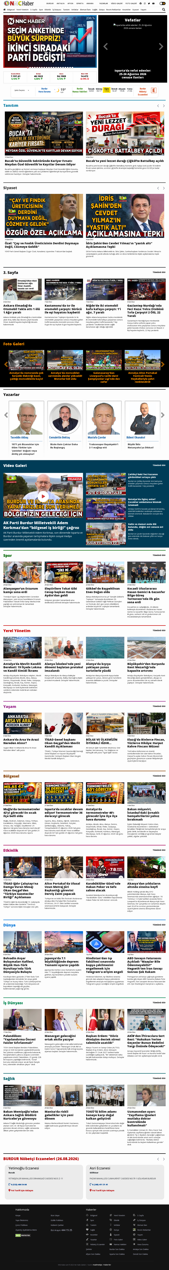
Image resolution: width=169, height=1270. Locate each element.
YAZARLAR (103, 3)
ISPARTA (79, 3)
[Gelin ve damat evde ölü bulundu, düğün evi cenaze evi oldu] (106, 533)
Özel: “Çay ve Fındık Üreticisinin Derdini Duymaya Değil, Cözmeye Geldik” (42, 245)
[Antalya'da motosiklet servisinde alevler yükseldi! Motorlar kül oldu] (65, 360)
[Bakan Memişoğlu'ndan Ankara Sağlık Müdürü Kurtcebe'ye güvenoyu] (22, 1095)
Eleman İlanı (85, 9)
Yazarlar (93, 1239)
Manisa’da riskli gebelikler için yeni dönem (59, 1115)
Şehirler (89, 1249)
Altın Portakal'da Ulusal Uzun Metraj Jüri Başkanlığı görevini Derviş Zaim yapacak (62, 888)
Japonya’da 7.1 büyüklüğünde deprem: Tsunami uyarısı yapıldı (62, 962)
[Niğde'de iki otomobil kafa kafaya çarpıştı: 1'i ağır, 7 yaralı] (105, 289)
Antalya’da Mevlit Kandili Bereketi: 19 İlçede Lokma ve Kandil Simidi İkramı (22, 667)
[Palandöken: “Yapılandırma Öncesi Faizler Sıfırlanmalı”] (22, 1019)
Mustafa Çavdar (97, 437)
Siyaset (135, 9)
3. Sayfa (33, 9)
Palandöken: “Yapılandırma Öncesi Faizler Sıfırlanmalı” (19, 1039)
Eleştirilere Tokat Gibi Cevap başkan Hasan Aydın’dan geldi (61, 592)
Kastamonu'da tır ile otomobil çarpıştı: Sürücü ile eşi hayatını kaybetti (63, 309)
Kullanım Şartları (57, 1225)
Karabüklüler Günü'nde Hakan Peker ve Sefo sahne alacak (103, 887)
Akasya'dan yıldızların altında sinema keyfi (143, 885)
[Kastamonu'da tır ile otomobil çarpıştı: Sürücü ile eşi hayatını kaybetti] (64, 289)
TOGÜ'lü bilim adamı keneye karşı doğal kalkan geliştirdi (101, 1115)
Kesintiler (126, 9)
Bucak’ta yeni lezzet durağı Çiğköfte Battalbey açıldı (125, 161)
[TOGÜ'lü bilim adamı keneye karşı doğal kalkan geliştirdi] (105, 1095)
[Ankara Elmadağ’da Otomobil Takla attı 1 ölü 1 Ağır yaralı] (22, 289)
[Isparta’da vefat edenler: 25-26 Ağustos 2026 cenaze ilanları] (133, 27)
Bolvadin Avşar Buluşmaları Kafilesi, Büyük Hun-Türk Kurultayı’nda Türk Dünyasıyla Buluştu (18, 965)
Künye (17, 1215)
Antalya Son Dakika (140, 1249)
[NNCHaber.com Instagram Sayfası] (145, 3)
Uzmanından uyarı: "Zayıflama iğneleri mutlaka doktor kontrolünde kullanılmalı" (141, 1118)
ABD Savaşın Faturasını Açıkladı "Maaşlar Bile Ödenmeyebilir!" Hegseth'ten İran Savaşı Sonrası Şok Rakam (144, 965)
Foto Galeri (118, 1239)
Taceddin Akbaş (19, 437)
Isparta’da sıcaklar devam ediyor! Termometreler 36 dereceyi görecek (64, 813)
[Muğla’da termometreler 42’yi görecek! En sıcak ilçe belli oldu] (22, 792)
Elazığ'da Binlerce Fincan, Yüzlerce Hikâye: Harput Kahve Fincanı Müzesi (146, 743)
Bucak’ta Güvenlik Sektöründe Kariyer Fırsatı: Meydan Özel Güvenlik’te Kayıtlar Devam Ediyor (40, 162)
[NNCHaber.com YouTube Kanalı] (153, 3)
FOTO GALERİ (131, 3)
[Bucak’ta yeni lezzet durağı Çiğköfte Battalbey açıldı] (125, 134)
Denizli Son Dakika (140, 1254)
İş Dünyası (57, 9)
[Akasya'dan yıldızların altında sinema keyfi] (146, 867)
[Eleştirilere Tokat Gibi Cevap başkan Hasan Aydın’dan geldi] (64, 572)
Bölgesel (11, 9)
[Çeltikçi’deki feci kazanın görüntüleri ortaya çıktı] (106, 484)
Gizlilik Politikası (57, 1220)
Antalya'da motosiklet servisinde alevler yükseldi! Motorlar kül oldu (65, 375)
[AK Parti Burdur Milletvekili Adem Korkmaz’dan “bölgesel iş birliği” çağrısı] (43, 496)
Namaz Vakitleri (120, 1244)
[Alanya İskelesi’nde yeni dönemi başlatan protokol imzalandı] (64, 647)
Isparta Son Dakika (117, 1254)
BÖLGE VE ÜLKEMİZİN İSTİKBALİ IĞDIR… (101, 741)
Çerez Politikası (21, 1225)
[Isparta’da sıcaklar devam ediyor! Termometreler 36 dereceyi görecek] (64, 792)
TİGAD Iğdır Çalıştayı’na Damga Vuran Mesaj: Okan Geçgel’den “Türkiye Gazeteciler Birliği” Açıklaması (20, 890)
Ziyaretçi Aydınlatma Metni (26, 1230)
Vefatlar (74, 9)
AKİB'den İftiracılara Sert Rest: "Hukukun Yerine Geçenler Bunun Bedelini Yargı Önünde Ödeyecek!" (146, 1041)
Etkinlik (48, 9)
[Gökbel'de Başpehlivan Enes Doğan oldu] (105, 572)
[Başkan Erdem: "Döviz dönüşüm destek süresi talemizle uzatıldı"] (105, 1019)
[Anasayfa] (5, 9)
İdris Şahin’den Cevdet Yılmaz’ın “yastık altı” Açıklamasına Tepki (119, 245)
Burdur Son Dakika (116, 1249)
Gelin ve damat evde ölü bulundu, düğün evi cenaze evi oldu (145, 527)
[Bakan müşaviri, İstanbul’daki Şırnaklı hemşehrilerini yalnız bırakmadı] (146, 792)
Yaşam (143, 9)
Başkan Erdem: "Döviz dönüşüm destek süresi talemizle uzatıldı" (103, 1039)
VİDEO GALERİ (116, 3)
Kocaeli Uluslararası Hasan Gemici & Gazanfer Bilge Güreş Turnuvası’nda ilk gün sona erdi (146, 595)
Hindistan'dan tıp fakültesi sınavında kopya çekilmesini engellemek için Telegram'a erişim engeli (104, 965)
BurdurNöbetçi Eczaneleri (143, 91)
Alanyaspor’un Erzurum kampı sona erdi (20, 590)
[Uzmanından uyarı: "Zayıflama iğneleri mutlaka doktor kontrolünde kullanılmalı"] (26, 419)
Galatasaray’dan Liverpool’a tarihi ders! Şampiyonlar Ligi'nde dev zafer (104, 377)
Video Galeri (142, 1239)
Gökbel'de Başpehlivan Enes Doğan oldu (103, 590)
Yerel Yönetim (22, 9)
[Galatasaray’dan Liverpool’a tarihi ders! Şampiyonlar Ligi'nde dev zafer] (104, 360)
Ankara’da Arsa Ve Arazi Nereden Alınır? (21, 741)
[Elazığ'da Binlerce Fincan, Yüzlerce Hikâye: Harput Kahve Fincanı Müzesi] (146, 723)
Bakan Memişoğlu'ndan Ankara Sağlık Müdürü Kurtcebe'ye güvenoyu (20, 1115)
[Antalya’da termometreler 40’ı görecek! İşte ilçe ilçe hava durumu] (105, 792)
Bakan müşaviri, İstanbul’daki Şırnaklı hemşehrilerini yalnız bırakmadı (143, 814)
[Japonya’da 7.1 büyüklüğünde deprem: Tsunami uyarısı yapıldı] (64, 941)
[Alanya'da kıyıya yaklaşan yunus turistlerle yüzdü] (105, 647)
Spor (41, 9)
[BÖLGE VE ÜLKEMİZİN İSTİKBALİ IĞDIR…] (105, 723)
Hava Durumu (142, 1244)
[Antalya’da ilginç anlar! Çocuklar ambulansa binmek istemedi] (106, 508)
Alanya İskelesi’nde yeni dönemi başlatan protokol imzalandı (64, 667)
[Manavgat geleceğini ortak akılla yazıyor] (64, 1019)
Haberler (107, 1265)
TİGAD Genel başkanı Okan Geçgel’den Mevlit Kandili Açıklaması (62, 743)
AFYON (70, 3)
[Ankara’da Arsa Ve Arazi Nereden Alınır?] (22, 723)
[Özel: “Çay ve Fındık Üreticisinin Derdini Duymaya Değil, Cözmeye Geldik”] (44, 216)
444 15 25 (66, 1230)
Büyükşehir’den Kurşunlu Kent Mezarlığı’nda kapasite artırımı (146, 667)
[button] (105, 46)
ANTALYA (60, 3)
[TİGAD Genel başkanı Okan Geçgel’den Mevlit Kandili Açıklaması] (64, 723)
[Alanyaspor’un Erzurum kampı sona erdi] (22, 572)
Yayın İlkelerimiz (21, 1220)
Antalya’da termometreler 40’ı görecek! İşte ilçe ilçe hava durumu (101, 814)
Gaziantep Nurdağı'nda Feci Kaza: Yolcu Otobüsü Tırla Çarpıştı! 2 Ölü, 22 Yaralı (145, 311)
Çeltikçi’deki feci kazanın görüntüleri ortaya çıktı (143, 476)
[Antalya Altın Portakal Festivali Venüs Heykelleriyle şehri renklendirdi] (142, 360)
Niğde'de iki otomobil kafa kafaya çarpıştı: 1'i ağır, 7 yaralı (103, 309)
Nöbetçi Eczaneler (97, 1244)
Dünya (102, 9)
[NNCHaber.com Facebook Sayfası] (141, 3)
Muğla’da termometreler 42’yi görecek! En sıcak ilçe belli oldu (21, 813)
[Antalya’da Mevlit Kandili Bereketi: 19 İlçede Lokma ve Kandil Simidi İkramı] (22, 647)
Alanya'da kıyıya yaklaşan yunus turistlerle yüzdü (98, 667)
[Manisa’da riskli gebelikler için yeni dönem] (64, 1095)
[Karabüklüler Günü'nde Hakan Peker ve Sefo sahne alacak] (105, 867)
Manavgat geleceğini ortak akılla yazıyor (60, 1037)
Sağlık (94, 9)
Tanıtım (66, 9)
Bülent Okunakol (136, 437)
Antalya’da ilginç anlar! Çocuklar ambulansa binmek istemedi (144, 502)
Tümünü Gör (159, 272)
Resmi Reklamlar (113, 9)
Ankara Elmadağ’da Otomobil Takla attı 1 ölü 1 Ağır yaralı (21, 309)
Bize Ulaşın (55, 1215)
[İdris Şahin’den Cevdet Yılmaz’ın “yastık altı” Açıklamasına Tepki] (125, 216)
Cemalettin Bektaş (59, 437)
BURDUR (50, 3)
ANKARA (89, 3)
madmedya (97, 1265)
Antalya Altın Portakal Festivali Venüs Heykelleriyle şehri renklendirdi (142, 377)
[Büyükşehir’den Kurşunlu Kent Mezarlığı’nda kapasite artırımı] (146, 647)
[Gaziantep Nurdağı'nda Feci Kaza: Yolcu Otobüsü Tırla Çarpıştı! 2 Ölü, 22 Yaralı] (146, 289)
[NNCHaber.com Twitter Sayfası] (149, 3)
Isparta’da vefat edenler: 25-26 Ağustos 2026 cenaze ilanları (133, 74)
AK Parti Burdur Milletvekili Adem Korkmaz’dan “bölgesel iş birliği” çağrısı (41, 525)
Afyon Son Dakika (93, 1254)
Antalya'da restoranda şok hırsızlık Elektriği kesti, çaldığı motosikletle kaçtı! (26, 375)
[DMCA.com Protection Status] (22, 1235)
